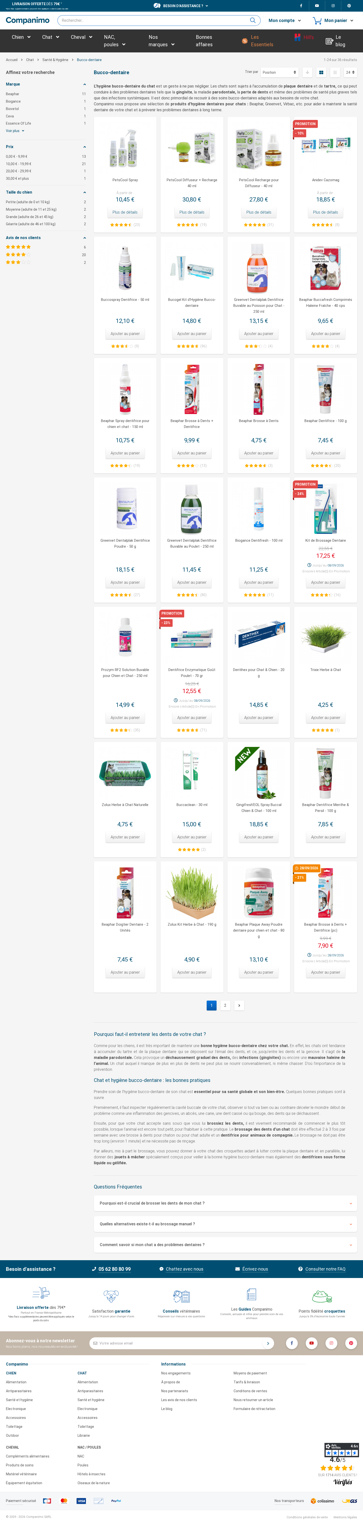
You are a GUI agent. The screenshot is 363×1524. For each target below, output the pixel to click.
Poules (83, 1465)
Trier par (251, 72)
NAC (81, 1456)
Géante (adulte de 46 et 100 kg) (46, 224)
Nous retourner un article (253, 1400)
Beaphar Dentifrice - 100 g (325, 421)
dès (36, 4)
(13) (203, 466)
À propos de (170, 1382)
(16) (337, 595)
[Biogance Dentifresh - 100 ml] (258, 509)
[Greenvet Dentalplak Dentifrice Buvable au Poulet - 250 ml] (192, 509)
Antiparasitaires (19, 1391)
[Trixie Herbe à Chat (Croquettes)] (325, 638)
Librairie (84, 1435)
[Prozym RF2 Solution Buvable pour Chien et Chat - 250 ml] (125, 638)
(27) (137, 595)
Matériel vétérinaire (21, 1474)
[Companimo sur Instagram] (333, 6)
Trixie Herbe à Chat (325, 670)
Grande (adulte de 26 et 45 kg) (46, 217)
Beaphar (46, 94)
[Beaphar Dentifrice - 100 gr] (325, 389)
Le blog (166, 1409)
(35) (137, 730)
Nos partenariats (174, 1391)
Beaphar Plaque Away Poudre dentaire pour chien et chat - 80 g (258, 930)
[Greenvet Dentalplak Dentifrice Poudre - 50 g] (125, 509)
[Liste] (335, 72)
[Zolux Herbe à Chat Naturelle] (125, 773)
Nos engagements (176, 1373)
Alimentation (16, 1382)
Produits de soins (20, 1465)
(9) (137, 346)
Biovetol (46, 109)
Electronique (16, 1409)
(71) (203, 730)
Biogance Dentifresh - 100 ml (258, 540)
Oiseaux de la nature (94, 1483)
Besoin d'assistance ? (183, 6)
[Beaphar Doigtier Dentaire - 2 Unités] (125, 892)
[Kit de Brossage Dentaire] (325, 509)
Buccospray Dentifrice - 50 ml (125, 300)
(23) (137, 225)
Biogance (46, 101)
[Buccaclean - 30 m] (192, 773)
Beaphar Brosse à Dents (259, 421)
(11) (270, 595)
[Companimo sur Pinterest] (349, 6)
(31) (270, 225)
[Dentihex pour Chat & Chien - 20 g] (258, 638)
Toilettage (14, 1427)
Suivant (239, 1005)
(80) (203, 595)
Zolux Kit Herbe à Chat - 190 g (192, 924)
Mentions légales (345, 1517)
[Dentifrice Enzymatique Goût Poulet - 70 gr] (192, 638)
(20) (337, 466)
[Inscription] (268, 1343)
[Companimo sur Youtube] (317, 6)
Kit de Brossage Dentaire (325, 540)
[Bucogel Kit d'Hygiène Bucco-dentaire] (192, 268)
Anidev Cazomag (325, 180)
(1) (337, 730)
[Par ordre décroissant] (307, 72)
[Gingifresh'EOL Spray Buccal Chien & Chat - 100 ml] (258, 773)
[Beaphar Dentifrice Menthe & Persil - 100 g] (325, 773)
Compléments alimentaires (27, 1456)
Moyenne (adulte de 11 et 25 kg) (46, 209)
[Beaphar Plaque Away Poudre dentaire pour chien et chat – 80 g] (258, 892)
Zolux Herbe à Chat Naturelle (125, 805)
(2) (203, 850)
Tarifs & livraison (247, 1382)
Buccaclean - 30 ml (192, 805)
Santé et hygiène (19, 1400)
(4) (270, 346)
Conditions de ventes (250, 1391)
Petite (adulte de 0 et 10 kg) (46, 202)
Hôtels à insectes (91, 1474)
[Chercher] (255, 20)
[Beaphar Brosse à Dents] (258, 389)
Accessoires (16, 1418)
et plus (46, 178)
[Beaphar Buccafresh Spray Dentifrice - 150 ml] (125, 389)
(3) (270, 466)
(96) (203, 346)
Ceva (46, 116)
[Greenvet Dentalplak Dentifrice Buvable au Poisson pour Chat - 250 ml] (258, 268)
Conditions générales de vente (307, 1517)
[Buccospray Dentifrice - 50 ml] (125, 268)
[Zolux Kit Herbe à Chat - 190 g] (192, 892)
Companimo (17, 1364)
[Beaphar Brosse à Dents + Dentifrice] (192, 389)
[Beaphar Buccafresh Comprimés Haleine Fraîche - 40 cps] (325, 268)
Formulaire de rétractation (254, 1409)
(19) (203, 225)
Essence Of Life (46, 123)
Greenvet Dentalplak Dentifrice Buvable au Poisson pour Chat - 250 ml (258, 306)
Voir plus (13, 131)
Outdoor (12, 1435)
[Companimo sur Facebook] (301, 6)
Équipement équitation (24, 1483)
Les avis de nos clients (179, 1400)
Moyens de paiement (250, 1373)
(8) (337, 225)
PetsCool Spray (125, 180)
